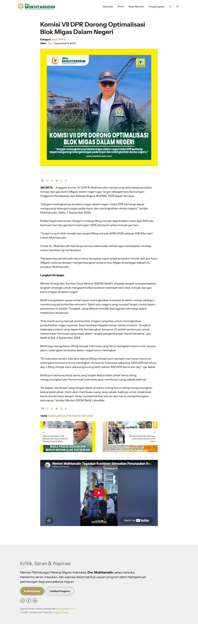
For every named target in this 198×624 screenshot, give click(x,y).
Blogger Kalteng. (61, 612)
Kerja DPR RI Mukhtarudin (75, 415)
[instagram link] (22, 600)
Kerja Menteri (136, 6)
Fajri (50, 43)
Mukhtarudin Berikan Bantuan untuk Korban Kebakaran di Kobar (142, 438)
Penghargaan (156, 6)
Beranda (108, 6)
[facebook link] (28, 600)
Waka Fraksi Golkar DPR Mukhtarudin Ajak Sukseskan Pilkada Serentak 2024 (55, 438)
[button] (170, 6)
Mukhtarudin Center (66, 608)
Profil (120, 6)
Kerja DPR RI (59, 39)
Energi (52, 415)
